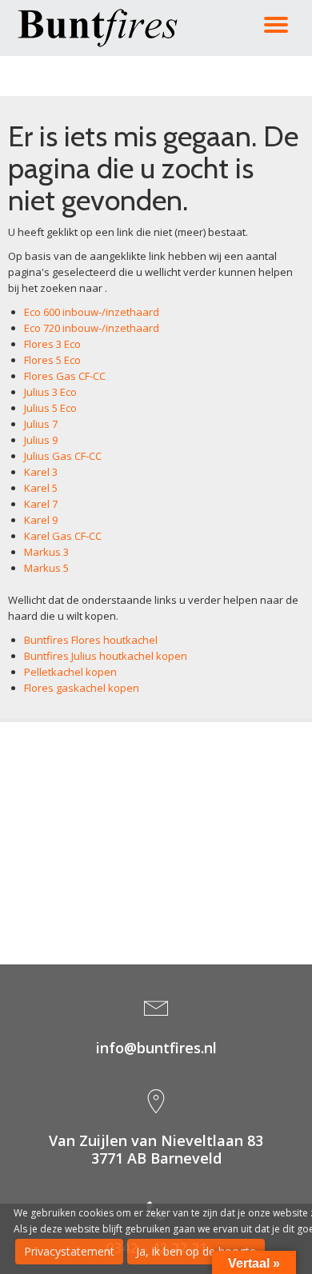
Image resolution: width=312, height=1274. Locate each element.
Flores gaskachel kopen (81, 688)
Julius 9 (41, 440)
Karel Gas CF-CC (63, 536)
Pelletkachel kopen (70, 672)
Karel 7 (41, 504)
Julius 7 (41, 424)
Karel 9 (41, 520)
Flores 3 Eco (52, 344)
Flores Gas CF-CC (65, 376)
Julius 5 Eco (50, 408)
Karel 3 (41, 472)
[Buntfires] (100, 28)
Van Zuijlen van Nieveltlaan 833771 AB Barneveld (156, 1149)
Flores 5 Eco (52, 360)
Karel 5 (41, 488)
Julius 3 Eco (50, 392)
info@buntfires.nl (156, 1047)
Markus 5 (46, 568)
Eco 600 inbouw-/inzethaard (91, 312)
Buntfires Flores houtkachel (91, 640)
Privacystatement (69, 1251)
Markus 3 (46, 552)
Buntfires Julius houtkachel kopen (105, 656)
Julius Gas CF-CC (63, 456)
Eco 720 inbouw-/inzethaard (91, 328)
